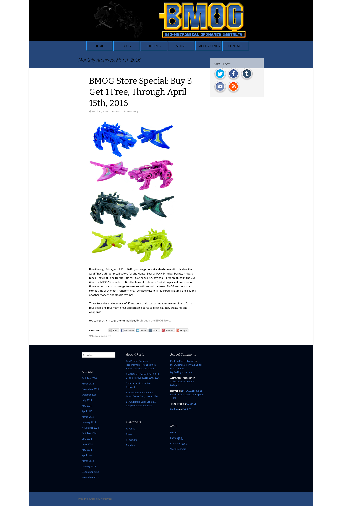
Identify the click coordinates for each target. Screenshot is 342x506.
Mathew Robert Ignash (182, 361)
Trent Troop (132, 111)
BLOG (127, 46)
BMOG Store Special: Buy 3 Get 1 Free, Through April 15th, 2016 (140, 92)
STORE (181, 46)
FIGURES (153, 46)
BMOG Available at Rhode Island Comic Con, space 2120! (187, 394)
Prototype (131, 439)
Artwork (130, 428)
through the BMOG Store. (155, 320)
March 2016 (88, 383)
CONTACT (235, 46)
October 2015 (89, 394)
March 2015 (88, 416)
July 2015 (87, 400)
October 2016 (89, 378)
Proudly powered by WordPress (95, 498)
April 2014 (87, 455)
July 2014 (87, 438)
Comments (178, 443)
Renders (130, 445)
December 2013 (90, 471)
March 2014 (88, 460)
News (117, 111)
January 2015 (89, 422)
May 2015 (87, 405)
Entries (176, 437)
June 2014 (87, 444)
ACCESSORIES (209, 46)
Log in (173, 432)
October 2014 (89, 433)
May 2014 (87, 449)
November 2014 (90, 427)
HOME (99, 46)
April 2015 (87, 411)
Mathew (174, 409)
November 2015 (90, 389)
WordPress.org (178, 448)
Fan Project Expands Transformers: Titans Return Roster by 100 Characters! (141, 364)
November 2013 (90, 477)
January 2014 (89, 466)
